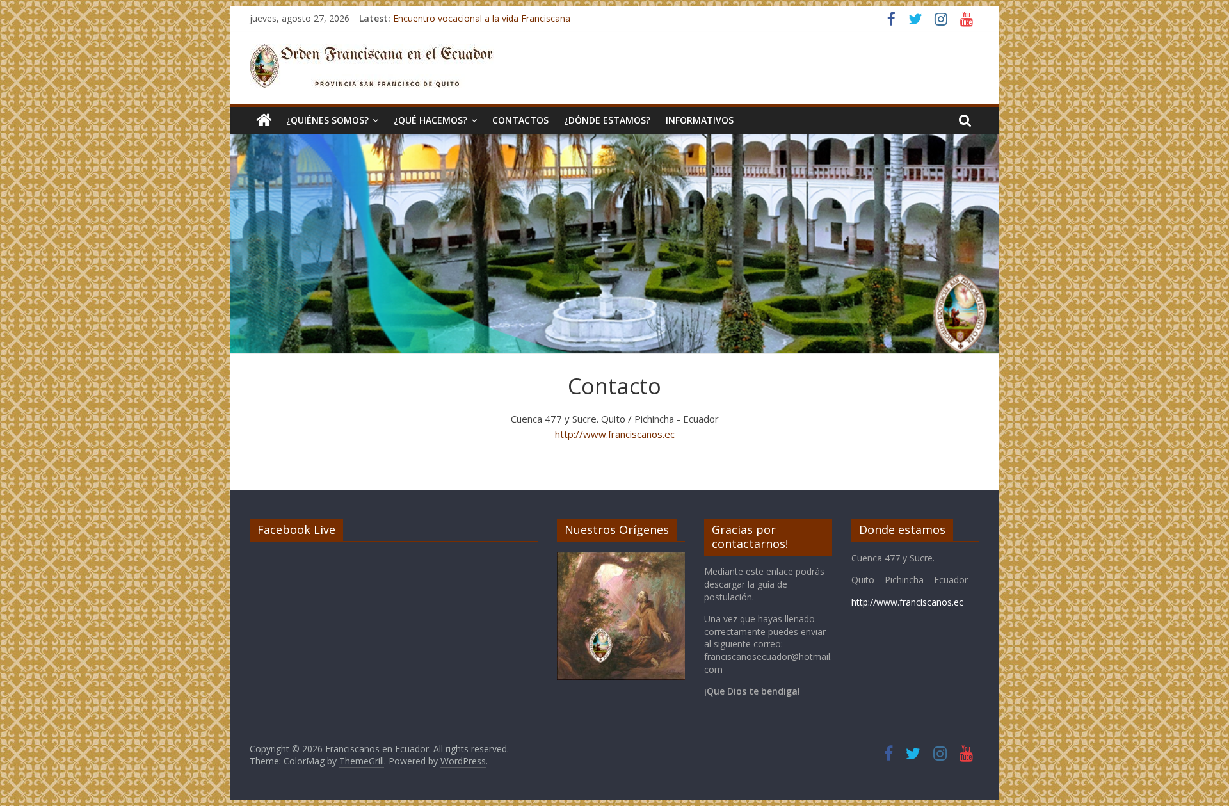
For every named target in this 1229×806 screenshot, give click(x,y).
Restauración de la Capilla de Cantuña (471, 17)
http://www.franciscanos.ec (615, 434)
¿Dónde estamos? (607, 120)
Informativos (700, 120)
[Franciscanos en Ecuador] (264, 120)
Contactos (520, 120)
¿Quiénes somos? (327, 120)
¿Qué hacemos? (430, 120)
